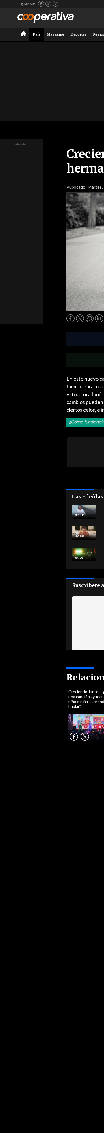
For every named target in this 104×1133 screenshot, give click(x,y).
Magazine (55, 34)
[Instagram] (55, 4)
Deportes (78, 34)
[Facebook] (41, 4)
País (36, 34)
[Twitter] (48, 4)
